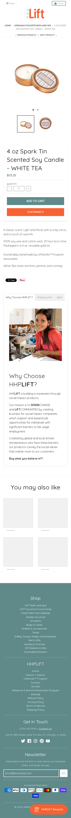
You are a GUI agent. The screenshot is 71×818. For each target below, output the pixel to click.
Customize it (35, 211)
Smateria (35, 620)
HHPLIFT (29, 807)
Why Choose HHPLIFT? (19, 297)
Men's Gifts (34, 640)
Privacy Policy (36, 702)
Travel (35, 632)
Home (8, 25)
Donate (35, 686)
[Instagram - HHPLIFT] (35, 741)
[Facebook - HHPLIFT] (29, 741)
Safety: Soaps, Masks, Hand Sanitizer (35, 636)
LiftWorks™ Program (35, 678)
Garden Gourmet (35, 617)
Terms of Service (35, 705)
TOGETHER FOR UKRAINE (35, 613)
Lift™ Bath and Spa (36, 605)
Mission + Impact (35, 674)
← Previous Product (26, 35)
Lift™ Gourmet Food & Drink (35, 609)
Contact (35, 682)
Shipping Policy (35, 709)
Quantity (12, 184)
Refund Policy (35, 698)
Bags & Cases (34, 624)
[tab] (19, 297)
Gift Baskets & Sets (35, 647)
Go (64, 773)
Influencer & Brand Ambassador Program (35, 690)
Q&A (59, 297)
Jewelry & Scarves (34, 644)
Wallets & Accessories (34, 628)
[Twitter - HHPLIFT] (23, 741)
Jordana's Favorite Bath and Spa (32, 25)
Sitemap (35, 694)
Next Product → (48, 35)
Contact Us (45, 728)
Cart (60, 3)
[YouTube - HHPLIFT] (48, 741)
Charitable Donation (35, 651)
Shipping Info (44, 297)
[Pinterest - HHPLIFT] (42, 741)
